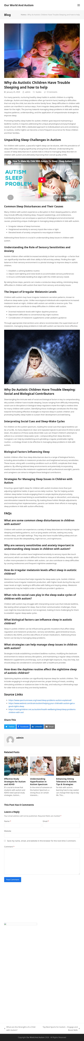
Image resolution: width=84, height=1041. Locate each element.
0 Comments (52, 92)
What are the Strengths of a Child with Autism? (19, 1029)
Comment (9, 846)
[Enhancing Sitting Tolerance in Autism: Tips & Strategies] (68, 766)
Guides (38, 92)
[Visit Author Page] (10, 739)
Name (7, 821)
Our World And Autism (19, 5)
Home (23, 14)
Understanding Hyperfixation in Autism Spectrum (38, 781)
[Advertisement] (42, 904)
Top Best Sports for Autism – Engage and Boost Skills (59, 1029)
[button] (78, 5)
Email (46, 821)
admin (27, 92)
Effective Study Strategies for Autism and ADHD (15, 781)
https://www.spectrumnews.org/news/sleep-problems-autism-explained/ (40, 700)
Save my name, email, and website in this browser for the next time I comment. (41, 840)
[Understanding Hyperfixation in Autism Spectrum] (42, 766)
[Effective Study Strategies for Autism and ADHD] (16, 766)
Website (7, 831)
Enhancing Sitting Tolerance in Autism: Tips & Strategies (66, 781)
